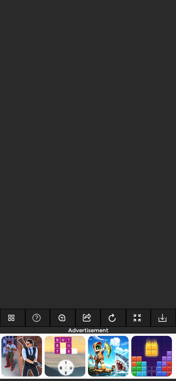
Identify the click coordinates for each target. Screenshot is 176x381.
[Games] (12, 318)
